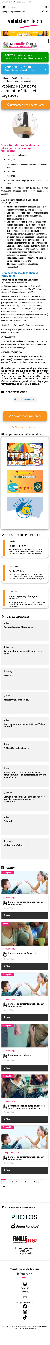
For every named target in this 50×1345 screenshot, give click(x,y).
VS (14, 2)
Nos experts (43, 1326)
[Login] (47, 11)
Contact (35, 1326)
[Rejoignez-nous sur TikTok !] (25, 1317)
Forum (34, 1328)
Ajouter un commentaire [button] (26, 399)
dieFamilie (21, 2)
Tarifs (16, 1328)
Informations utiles (25, 1328)
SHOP (28, 2)
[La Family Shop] (19, 44)
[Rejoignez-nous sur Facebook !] (25, 1306)
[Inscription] (42, 11)
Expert (4, 12)
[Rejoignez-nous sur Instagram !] (25, 1312)
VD (3, 2)
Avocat (9, 12)
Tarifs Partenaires (19, 12)
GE (7, 2)
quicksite (15, 1326)
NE (10, 2)
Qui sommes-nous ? (25, 1326)
